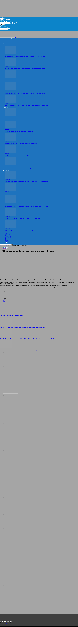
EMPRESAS (7, 233)
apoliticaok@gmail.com (9, 623)
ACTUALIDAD (6, 170)
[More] (17, 255)
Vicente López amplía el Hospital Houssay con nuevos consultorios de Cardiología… (27, 206)
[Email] (13, 255)
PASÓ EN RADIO (8, 237)
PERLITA (6, 239)
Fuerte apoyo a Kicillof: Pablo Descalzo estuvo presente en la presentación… (25, 93)
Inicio (1, 245)
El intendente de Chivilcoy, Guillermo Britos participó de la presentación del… (25, 56)
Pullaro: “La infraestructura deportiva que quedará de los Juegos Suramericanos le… (27, 105)
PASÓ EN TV (7, 238)
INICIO (4, 43)
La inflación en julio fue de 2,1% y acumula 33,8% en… (18, 155)
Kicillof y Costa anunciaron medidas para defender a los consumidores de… (24, 230)
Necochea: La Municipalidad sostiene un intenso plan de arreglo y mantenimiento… (27, 181)
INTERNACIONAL (8, 236)
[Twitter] (6, 255)
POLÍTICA (5, 45)
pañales (4, 301)
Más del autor (19, 315)
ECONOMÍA (5, 107)
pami (3, 300)
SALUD (6, 240)
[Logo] (5, 41)
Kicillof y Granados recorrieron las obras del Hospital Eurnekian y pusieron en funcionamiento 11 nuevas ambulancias (26, 312)
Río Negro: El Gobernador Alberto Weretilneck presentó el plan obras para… (25, 81)
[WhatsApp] (10, 255)
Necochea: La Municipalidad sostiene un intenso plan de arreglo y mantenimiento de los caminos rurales (23, 327)
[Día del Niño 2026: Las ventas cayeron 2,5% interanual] (10, 128)
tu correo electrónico (13, 28)
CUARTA (4, 299)
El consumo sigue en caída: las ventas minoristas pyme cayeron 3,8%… (23, 168)
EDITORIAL (5, 242)
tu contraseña (12, 23)
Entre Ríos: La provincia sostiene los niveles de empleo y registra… (22, 119)
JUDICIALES (7, 235)
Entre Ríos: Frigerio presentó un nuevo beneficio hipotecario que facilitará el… (25, 68)
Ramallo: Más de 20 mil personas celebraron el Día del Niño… (21, 194)
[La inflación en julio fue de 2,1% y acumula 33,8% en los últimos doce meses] (10, 152)
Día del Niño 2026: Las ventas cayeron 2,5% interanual (19, 131)
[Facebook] (2, 255)
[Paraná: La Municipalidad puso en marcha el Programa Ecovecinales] (10, 215)
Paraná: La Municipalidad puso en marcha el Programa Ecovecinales (22, 218)
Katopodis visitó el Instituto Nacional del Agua (14, 311)
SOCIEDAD (7, 241)
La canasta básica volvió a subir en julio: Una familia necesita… (21, 143)
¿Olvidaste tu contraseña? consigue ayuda (7, 25)
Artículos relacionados (7, 315)
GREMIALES (7, 234)
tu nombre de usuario (13, 22)
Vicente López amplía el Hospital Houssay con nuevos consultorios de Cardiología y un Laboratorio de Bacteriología (25, 350)
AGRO (6, 232)
